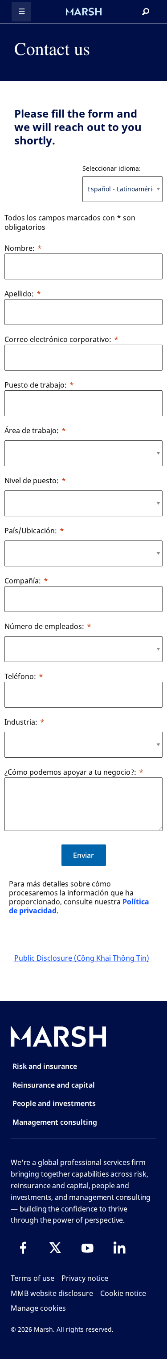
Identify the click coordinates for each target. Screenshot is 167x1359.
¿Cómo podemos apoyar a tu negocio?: (70, 772)
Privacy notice (84, 1278)
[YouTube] (87, 1247)
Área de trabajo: (31, 430)
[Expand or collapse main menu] (21, 11)
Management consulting (54, 1122)
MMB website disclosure (52, 1293)
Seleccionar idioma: (111, 168)
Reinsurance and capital (53, 1085)
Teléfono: (20, 676)
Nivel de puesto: (31, 480)
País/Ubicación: (30, 531)
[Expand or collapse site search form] (145, 11)
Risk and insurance (44, 1066)
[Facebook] (23, 1247)
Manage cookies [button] (38, 1308)
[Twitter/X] (55, 1247)
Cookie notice (123, 1293)
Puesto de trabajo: (35, 385)
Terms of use (32, 1278)
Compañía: (22, 581)
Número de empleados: (44, 626)
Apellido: (19, 294)
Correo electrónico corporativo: (57, 339)
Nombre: (19, 248)
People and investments (54, 1103)
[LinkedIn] (119, 1247)
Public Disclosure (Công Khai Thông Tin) (81, 958)
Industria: (20, 722)
